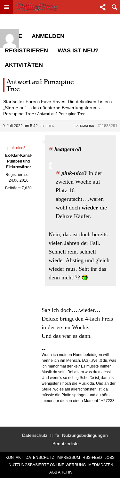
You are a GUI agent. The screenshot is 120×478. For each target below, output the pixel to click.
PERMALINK (85, 126)
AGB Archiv (61, 472)
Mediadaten (100, 465)
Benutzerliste (65, 443)
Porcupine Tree (18, 113)
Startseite (12, 101)
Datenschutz (34, 435)
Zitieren (47, 126)
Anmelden (48, 36)
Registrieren (26, 50)
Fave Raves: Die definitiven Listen (75, 101)
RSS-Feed (92, 457)
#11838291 (107, 126)
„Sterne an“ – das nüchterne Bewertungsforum (50, 107)
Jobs (110, 457)
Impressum (68, 457)
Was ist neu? (78, 50)
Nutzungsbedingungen (85, 435)
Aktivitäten (24, 65)
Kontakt (14, 457)
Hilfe (54, 435)
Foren (32, 101)
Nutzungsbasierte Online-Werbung (47, 465)
